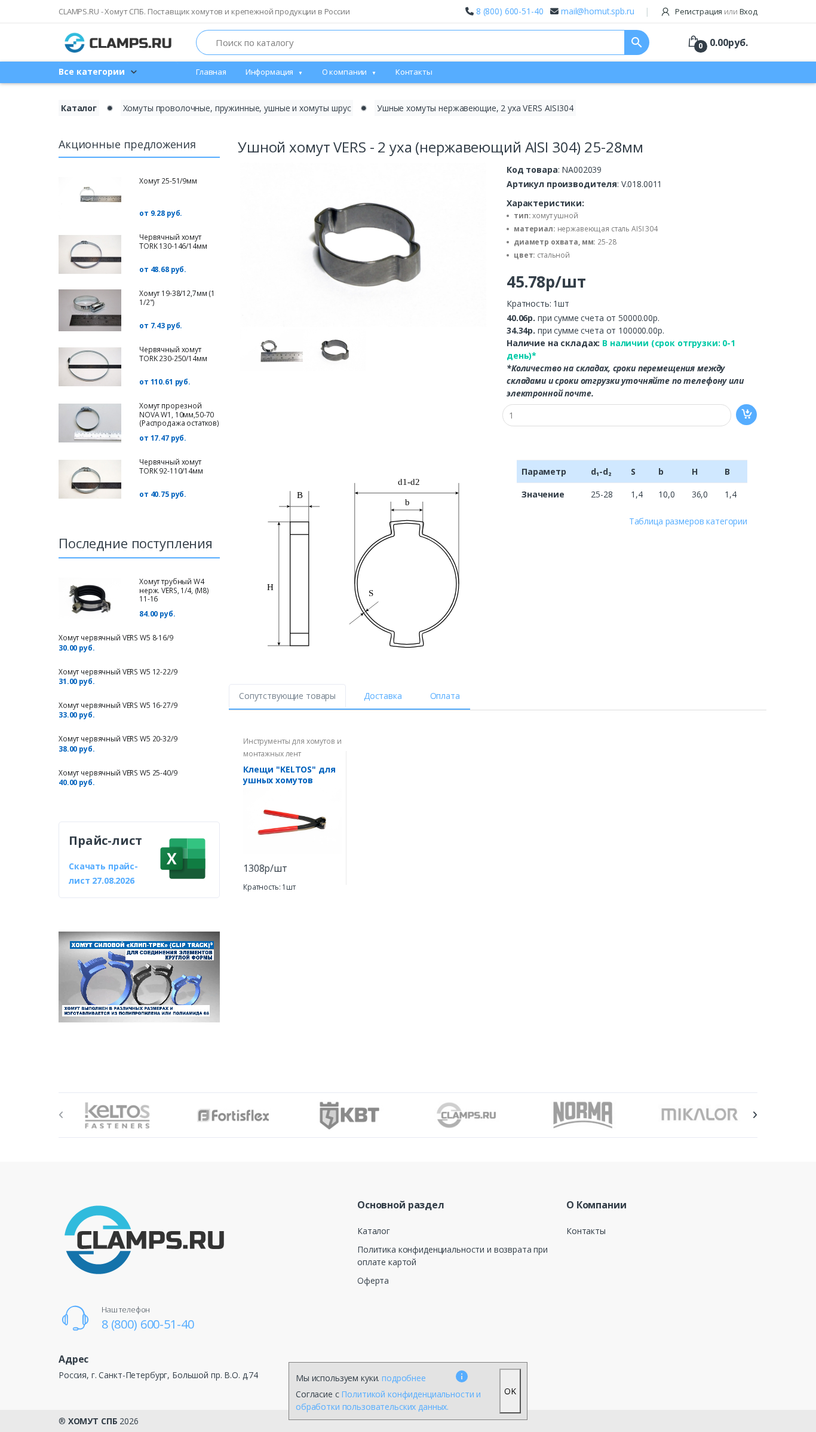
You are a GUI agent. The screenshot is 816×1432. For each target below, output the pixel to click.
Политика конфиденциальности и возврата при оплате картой (452, 1256)
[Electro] (118, 42)
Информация (270, 71)
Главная (211, 71)
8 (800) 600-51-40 (510, 11)
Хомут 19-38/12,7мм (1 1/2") (177, 297)
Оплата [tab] (445, 695)
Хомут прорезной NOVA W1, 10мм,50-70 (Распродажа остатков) (179, 414)
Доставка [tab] (383, 695)
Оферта (373, 1280)
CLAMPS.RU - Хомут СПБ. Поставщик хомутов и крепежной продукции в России (204, 11)
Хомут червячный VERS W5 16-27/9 (118, 705)
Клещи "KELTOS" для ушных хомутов (289, 775)
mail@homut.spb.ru (597, 11)
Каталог (79, 108)
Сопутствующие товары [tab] (287, 695)
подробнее (404, 1378)
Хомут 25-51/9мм (168, 181)
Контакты (413, 71)
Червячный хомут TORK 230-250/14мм (173, 353)
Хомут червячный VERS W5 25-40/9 (118, 773)
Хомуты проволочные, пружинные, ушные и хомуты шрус (237, 108)
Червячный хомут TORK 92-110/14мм (171, 466)
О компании (344, 71)
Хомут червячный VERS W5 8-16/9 (116, 638)
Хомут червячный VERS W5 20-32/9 (118, 739)
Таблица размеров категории (688, 521)
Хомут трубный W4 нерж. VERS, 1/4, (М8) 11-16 (174, 590)
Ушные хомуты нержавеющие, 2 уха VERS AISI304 (475, 108)
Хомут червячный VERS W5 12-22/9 (118, 672)
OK (510, 1391)
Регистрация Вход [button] (715, 11)
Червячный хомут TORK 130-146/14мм (173, 241)
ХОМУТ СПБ (93, 1421)
